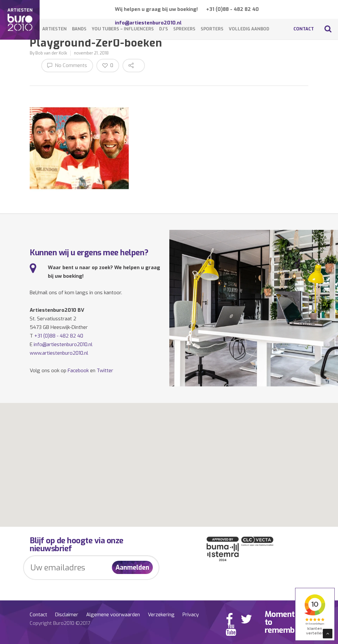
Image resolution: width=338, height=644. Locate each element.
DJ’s (163, 29)
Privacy (191, 614)
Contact (303, 29)
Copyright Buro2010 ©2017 (60, 623)
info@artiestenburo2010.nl (63, 344)
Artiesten (54, 29)
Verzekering (161, 614)
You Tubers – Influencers (123, 29)
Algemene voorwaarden (113, 614)
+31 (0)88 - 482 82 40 (232, 9)
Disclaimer (66, 614)
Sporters (212, 29)
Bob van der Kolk (51, 53)
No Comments (70, 65)
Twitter (105, 370)
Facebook (78, 370)
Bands (79, 29)
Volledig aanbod (249, 29)
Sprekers (184, 29)
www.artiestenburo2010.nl (59, 353)
